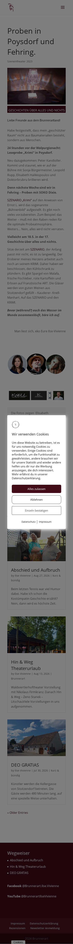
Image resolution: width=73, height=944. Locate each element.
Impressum (45, 522)
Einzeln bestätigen (36, 511)
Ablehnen (36, 500)
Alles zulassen (36, 489)
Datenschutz (29, 522)
